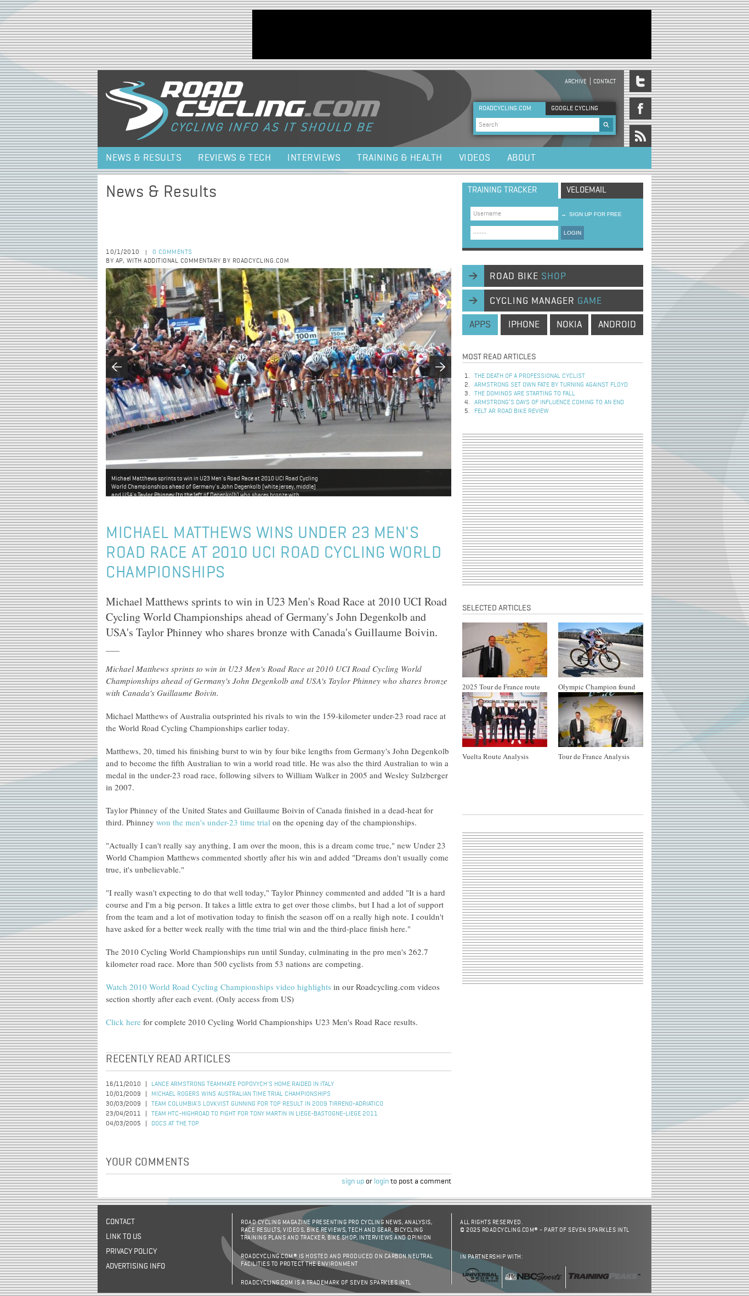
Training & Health (399, 158)
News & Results (143, 158)
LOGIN (572, 233)
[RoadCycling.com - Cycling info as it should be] (243, 108)
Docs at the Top (175, 1123)
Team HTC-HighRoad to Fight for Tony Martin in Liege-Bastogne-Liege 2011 (264, 1114)
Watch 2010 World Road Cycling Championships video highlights (218, 986)
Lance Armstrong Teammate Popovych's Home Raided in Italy (242, 1084)
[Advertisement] (451, 34)
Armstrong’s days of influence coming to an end (549, 402)
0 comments (172, 252)
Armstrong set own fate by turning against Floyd (551, 385)
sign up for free (591, 214)
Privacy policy (131, 1251)
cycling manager (546, 301)
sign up (353, 1181)
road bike (528, 276)
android (617, 325)
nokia (569, 325)
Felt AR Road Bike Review (511, 411)
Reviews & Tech (234, 158)
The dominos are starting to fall (524, 394)
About (521, 158)
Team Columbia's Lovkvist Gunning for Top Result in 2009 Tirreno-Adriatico (267, 1104)
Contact (604, 81)
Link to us (123, 1237)
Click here (123, 1021)
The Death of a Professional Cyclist (529, 376)
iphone (524, 325)
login (381, 1181)
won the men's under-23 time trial (213, 822)
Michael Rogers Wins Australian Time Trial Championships (241, 1094)
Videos (475, 158)
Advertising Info (135, 1266)
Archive (576, 81)
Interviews (314, 158)
